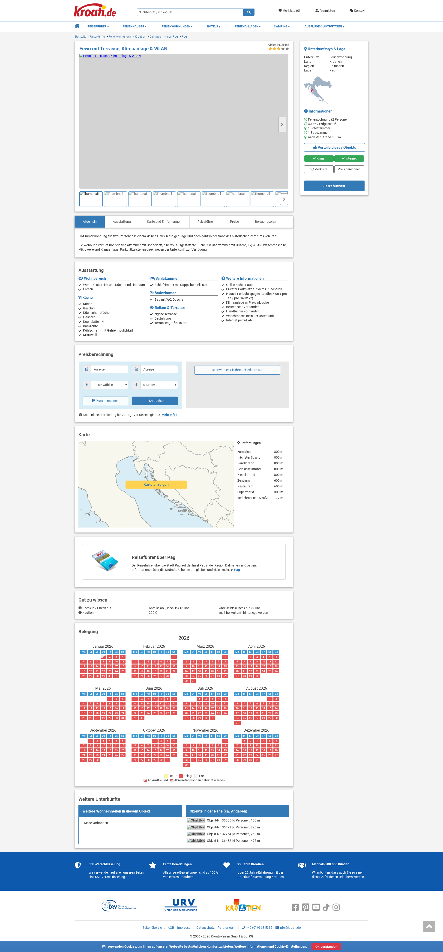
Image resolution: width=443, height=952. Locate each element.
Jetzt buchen (155, 401)
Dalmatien (156, 36)
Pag (184, 36)
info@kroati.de (290, 927)
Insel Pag (172, 36)
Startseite (80, 36)
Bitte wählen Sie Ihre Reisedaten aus (237, 370)
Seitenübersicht (154, 927)
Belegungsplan (265, 221)
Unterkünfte (97, 36)
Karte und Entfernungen (164, 221)
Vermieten (327, 10)
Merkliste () (291, 10)
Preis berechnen (107, 401)
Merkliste (319, 168)
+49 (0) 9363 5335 (258, 927)
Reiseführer (206, 221)
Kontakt (359, 10)
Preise (234, 221)
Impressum (185, 927)
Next (282, 124)
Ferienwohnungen (120, 36)
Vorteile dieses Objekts (336, 147)
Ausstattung (122, 221)
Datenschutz (205, 927)
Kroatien (140, 36)
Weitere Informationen (251, 946)
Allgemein (90, 221)
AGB (171, 927)
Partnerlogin (226, 927)
